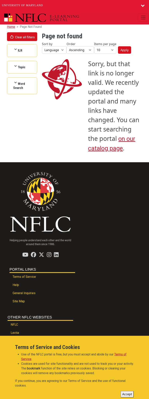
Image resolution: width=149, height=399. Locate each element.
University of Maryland (22, 5)
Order (71, 44)
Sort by (47, 44)
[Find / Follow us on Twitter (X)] (41, 254)
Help (16, 285)
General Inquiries (24, 293)
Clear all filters (22, 37)
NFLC (14, 324)
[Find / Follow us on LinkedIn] (56, 254)
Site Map (19, 301)
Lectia (15, 333)
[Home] (50, 17)
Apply (124, 50)
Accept (127, 394)
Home (11, 27)
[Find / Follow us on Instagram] (49, 254)
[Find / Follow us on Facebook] (33, 254)
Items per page (105, 44)
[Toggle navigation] (143, 17)
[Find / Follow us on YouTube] (25, 254)
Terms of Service (24, 277)
